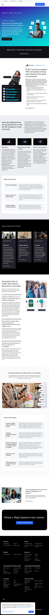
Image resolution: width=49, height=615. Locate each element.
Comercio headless (17, 567)
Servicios (15, 543)
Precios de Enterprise (7, 545)
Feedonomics (13, 1)
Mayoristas (16, 569)
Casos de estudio (6, 554)
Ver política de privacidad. (21, 607)
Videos (25, 583)
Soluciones (11, 12)
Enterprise (15, 573)
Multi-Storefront (6, 567)
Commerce (6, 1)
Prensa (15, 582)
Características (6, 543)
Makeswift (20, 1)
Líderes (15, 580)
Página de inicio (5, 12)
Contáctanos (5, 587)
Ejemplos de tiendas (17, 554)
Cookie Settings (39, 609)
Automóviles (26, 572)
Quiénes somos (6, 580)
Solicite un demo (17, 545)
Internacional (16, 571)
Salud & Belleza (38, 567)
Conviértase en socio (39, 543)
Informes (36, 555)
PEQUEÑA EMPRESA (7, 573)
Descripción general (28, 543)
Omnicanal (5, 571)
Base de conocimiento (39, 580)
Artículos (36, 554)
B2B (4, 569)
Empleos (5, 582)
